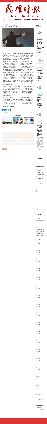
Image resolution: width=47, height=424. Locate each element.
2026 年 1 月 (37, 259)
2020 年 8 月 (38, 394)
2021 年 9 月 (37, 376)
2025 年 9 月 (38, 268)
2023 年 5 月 (38, 331)
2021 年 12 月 (38, 369)
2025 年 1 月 (37, 286)
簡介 (12, 1)
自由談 (11, 3)
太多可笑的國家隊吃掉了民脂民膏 (40, 167)
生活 (15, 1)
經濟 (21, 1)
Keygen (23, 3)
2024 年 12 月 (38, 288)
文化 (27, 1)
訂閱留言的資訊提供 (39, 407)
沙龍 (33, 1)
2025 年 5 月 (38, 277)
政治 (18, 1)
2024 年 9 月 (38, 295)
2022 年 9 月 (38, 349)
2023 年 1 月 (37, 340)
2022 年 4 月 (38, 360)
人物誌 (19, 3)
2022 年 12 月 (38, 342)
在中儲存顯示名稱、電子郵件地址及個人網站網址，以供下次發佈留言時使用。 (16, 146)
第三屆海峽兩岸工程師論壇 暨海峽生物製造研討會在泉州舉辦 (40, 174)
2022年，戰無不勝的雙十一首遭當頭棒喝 (40, 220)
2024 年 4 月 (38, 306)
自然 (30, 1)
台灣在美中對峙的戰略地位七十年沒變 (40, 163)
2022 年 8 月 (38, 351)
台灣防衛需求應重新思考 (7, 125)
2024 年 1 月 (37, 313)
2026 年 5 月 (38, 250)
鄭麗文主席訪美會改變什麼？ (40, 178)
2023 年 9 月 (38, 322)
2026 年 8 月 (38, 243)
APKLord (30, 3)
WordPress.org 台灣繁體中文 (40, 409)
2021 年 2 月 (37, 387)
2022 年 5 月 (38, 358)
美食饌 (15, 3)
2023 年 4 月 (38, 333)
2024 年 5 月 (38, 304)
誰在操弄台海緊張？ (39, 170)
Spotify (26, 3)
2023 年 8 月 (38, 324)
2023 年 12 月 (38, 315)
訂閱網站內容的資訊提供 (39, 405)
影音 (36, 1)
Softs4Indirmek (24, 5)
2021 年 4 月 (37, 385)
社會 (24, 1)
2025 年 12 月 (38, 261)
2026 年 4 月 (38, 252)
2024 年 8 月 (38, 297)
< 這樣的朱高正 (4, 112)
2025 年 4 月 (38, 279)
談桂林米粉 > (32, 112)
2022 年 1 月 (37, 367)
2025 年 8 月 (38, 270)
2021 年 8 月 (37, 378)
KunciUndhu (36, 3)
